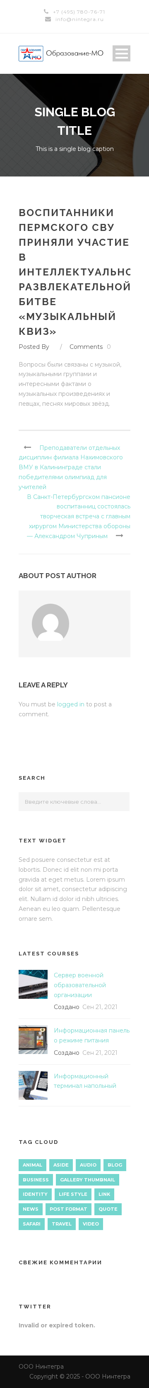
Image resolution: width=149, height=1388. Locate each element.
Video (91, 1224)
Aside (61, 1165)
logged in (70, 704)
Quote (108, 1209)
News (30, 1209)
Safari (32, 1224)
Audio (88, 1165)
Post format (68, 1209)
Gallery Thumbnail (87, 1180)
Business (36, 1180)
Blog (115, 1165)
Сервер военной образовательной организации (80, 985)
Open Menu (121, 53)
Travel (62, 1224)
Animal (32, 1165)
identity (35, 1194)
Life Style (73, 1194)
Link (104, 1194)
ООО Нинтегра (41, 1366)
